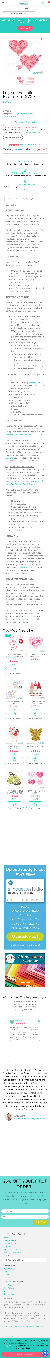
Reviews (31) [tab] (28, 198)
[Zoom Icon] (41, 39)
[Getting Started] (25, 158)
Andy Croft (19, 1115)
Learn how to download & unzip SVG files (24, 434)
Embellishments (10, 116)
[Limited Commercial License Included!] (4, 125)
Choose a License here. (31, 132)
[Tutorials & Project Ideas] (25, 181)
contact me (14, 602)
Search (4, 13)
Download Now (13, 137)
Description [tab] (12, 198)
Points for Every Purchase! (25, 173)
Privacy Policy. (8, 1345)
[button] (3, 3)
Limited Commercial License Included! (20, 127)
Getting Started (25, 161)
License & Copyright (28, 567)
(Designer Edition (35, 383)
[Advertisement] (25, 836)
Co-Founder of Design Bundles (29, 1118)
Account (9, 458)
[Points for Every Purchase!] (25, 170)
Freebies (32, 114)
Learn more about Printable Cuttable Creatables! (24, 1326)
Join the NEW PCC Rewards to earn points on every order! (25, 20)
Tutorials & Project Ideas (25, 184)
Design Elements (20, 114)
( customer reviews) (30, 144)
